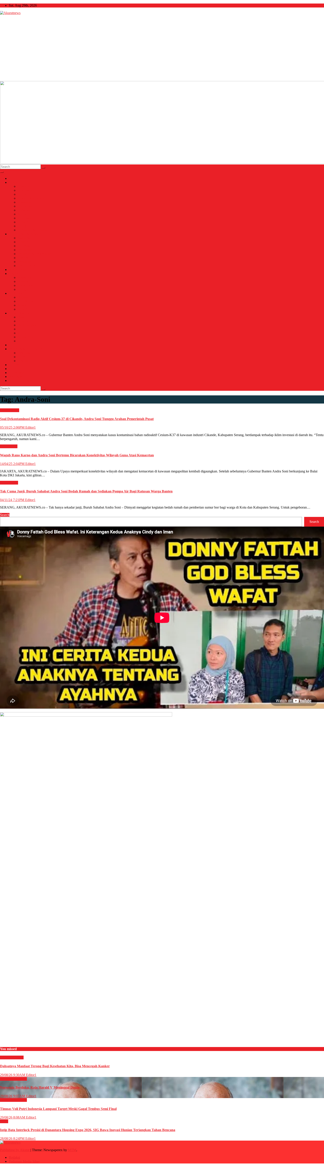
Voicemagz (16, 372)
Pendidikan (25, 206)
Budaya (23, 297)
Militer (22, 214)
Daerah (5, 410)
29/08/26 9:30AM (13, 1075)
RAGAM (15, 376)
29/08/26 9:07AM (13, 1096)
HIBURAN (17, 293)
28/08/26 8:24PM (12, 1138)
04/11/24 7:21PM (12, 500)
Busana (23, 281)
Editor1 (30, 427)
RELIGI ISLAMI (21, 380)
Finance (23, 242)
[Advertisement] (162, 48)
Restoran (24, 361)
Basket (22, 317)
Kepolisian (25, 218)
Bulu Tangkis (27, 325)
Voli (20, 341)
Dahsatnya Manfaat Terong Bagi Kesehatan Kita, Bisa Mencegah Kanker (55, 1066)
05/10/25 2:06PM (12, 427)
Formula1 (24, 329)
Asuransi (24, 238)
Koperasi (24, 246)
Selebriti (23, 309)
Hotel (21, 357)
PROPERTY (27, 265)
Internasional (26, 190)
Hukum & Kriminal (31, 198)
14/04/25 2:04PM (12, 464)
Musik (22, 305)
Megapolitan (17, 269)
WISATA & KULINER (25, 349)
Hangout (24, 289)
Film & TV (25, 301)
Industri (23, 222)
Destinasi (24, 353)
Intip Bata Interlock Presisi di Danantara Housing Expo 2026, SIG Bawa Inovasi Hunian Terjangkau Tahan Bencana (87, 1130)
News (13, 182)
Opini (13, 369)
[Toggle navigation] (2, 172)
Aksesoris (24, 277)
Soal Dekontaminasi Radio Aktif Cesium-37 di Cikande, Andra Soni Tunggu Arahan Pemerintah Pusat (77, 419)
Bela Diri (24, 321)
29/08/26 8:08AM (13, 1117)
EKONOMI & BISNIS (25, 234)
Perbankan (25, 250)
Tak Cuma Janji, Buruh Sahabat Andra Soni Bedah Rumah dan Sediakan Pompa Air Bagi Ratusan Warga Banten (86, 491)
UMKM (23, 258)
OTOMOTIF (18, 365)
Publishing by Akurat (15, 1150)
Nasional (24, 186)
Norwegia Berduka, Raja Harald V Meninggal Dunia (40, 1087)
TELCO (14, 345)
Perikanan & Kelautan (33, 230)
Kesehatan (25, 202)
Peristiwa (24, 210)
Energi (22, 226)
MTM (72, 1150)
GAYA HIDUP (19, 273)
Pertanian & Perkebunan (35, 254)
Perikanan (25, 262)
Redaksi (14, 1157)
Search (4, 515)
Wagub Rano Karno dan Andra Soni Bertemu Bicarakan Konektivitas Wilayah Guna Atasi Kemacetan (77, 455)
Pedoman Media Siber (24, 1161)
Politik (22, 194)
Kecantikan (26, 285)
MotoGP (24, 333)
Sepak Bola (26, 337)
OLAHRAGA (19, 313)
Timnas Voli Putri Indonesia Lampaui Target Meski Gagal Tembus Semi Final (58, 1109)
